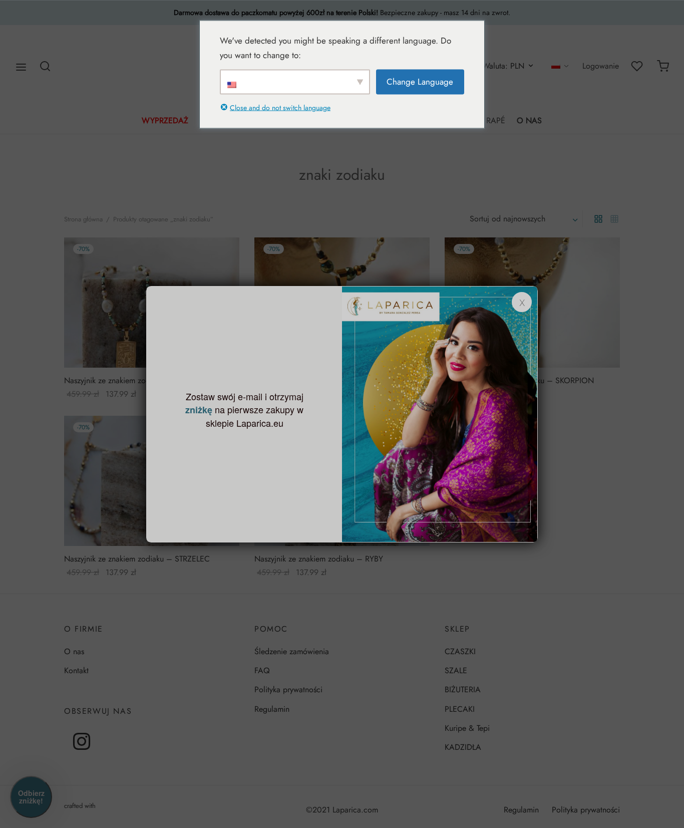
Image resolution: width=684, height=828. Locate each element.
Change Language (420, 81)
